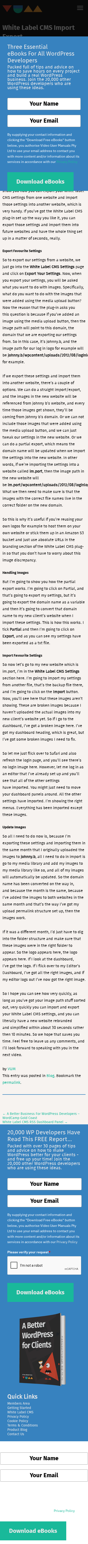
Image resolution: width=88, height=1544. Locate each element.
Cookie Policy (17, 1421)
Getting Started (19, 1408)
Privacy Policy (66, 1242)
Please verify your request (29, 1252)
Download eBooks (40, 1293)
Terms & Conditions (22, 1425)
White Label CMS (20, 1412)
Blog (50, 1076)
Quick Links (22, 1397)
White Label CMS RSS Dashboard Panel (35, 1122)
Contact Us (15, 1434)
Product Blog (17, 1430)
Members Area (18, 1403)
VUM (12, 1069)
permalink (11, 1083)
